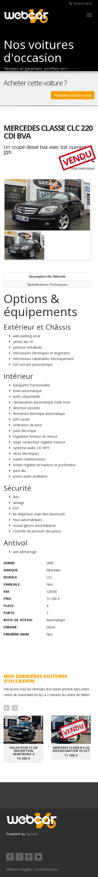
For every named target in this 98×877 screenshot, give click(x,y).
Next (15, 708)
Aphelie (32, 834)
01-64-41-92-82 (82, 3)
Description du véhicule (47, 276)
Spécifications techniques (47, 284)
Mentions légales (19, 869)
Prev (7, 708)
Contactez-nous (46, 869)
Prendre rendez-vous (72, 95)
